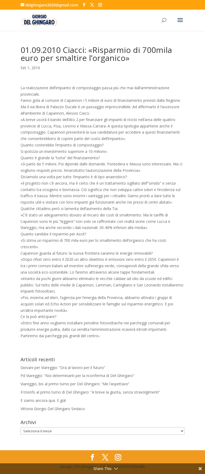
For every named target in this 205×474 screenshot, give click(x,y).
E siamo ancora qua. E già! (43, 400)
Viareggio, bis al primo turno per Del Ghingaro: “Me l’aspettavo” (75, 383)
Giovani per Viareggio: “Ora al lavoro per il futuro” (63, 367)
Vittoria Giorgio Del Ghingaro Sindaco (53, 408)
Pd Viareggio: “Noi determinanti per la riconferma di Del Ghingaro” (77, 375)
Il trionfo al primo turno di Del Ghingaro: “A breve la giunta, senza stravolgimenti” (90, 392)
